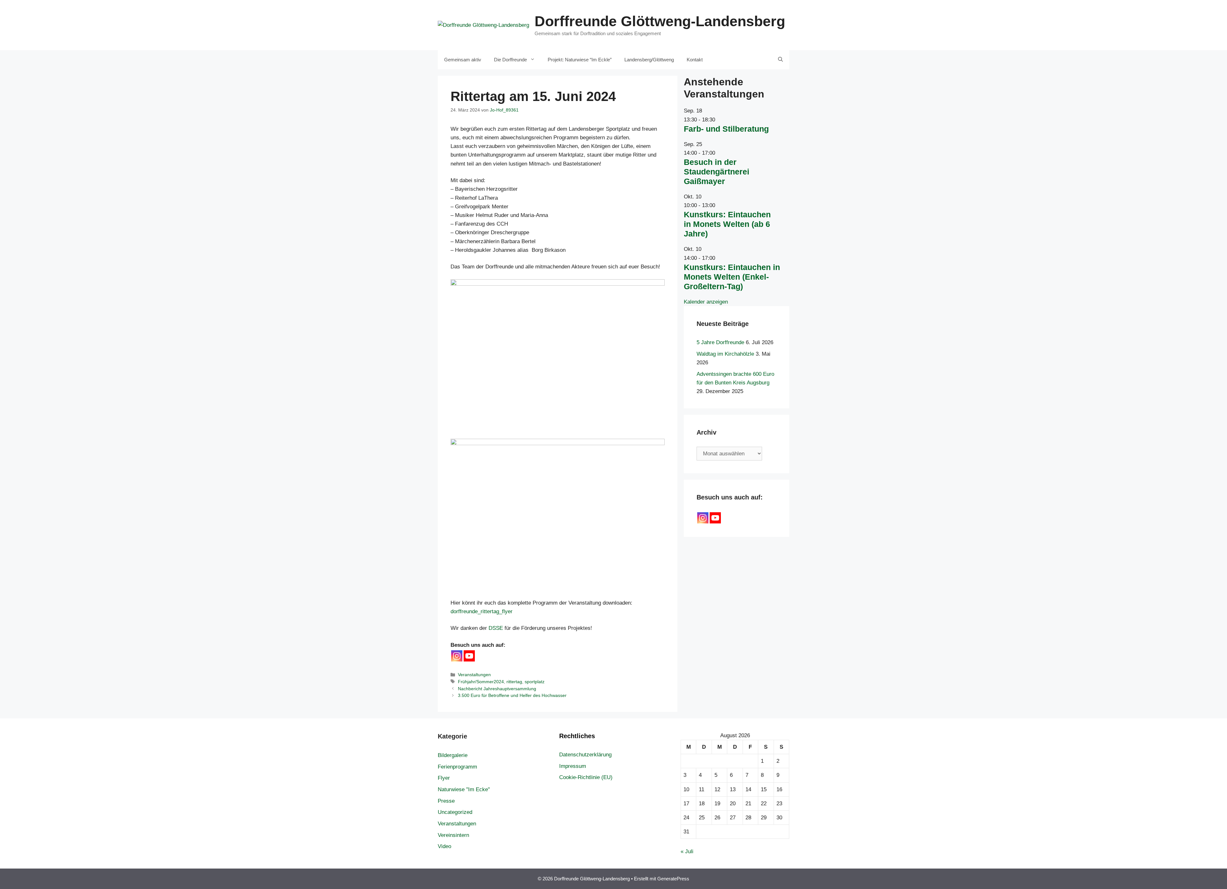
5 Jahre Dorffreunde (720, 342)
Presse (446, 801)
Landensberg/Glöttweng (649, 59)
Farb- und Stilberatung (726, 128)
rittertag (514, 681)
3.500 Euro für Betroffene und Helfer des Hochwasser (512, 695)
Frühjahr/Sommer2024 (481, 681)
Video (444, 846)
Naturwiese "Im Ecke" (464, 789)
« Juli (687, 851)
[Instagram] (456, 655)
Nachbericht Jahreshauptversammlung (497, 688)
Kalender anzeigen (706, 302)
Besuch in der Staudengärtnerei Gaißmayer (716, 172)
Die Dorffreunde (510, 59)
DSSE (496, 628)
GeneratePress (673, 878)
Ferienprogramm (457, 767)
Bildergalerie (452, 755)
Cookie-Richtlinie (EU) (586, 777)
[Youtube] (469, 655)
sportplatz (534, 681)
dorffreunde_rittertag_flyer (482, 611)
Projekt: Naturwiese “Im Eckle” (580, 59)
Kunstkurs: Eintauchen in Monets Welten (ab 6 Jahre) (727, 224)
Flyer (444, 778)
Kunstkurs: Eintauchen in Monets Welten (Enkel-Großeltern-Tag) (732, 277)
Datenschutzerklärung (585, 755)
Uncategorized (455, 812)
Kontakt (695, 59)
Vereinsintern (453, 835)
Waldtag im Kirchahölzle (725, 354)
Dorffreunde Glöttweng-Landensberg (660, 21)
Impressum (572, 766)
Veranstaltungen (474, 674)
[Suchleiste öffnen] (780, 59)
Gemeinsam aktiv (462, 59)
